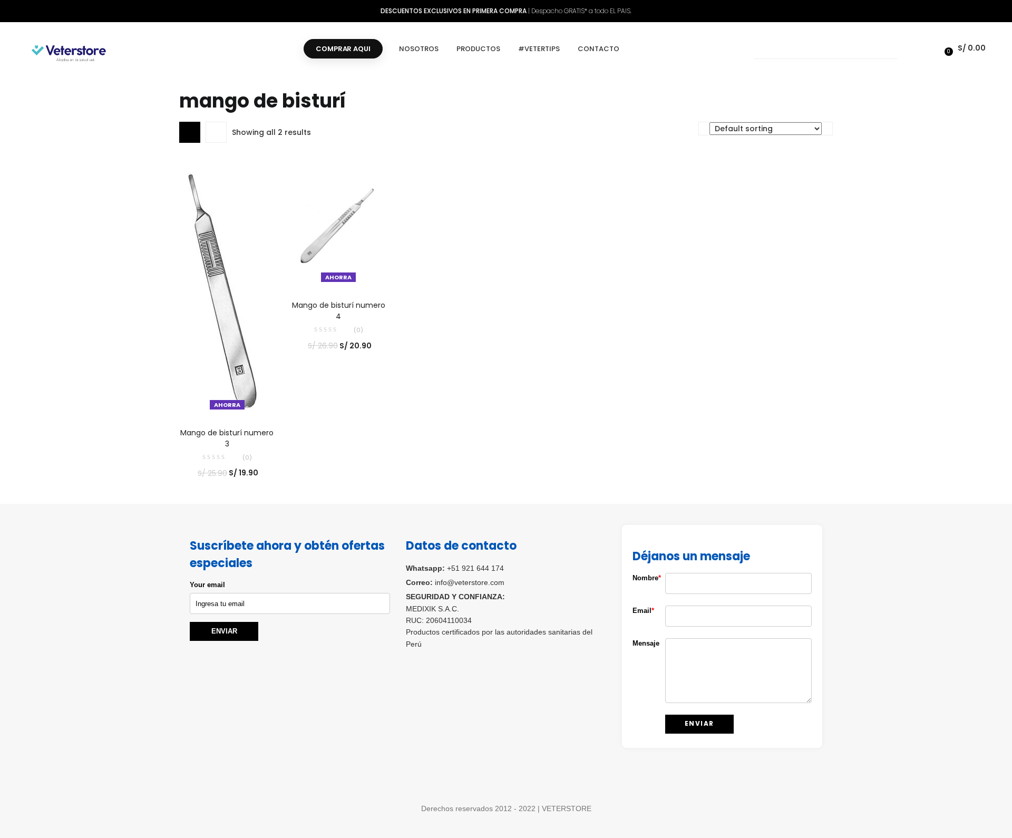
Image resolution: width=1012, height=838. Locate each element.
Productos (478, 49)
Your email (207, 585)
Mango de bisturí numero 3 (227, 438)
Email (640, 611)
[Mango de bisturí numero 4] (339, 224)
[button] (963, 48)
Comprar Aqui (343, 49)
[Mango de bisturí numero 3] (226, 287)
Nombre (640, 578)
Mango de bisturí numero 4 (338, 310)
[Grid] (189, 132)
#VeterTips (539, 49)
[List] (216, 132)
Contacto (598, 49)
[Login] (929, 48)
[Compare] (227, 398)
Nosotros (419, 49)
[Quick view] (205, 398)
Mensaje (640, 643)
